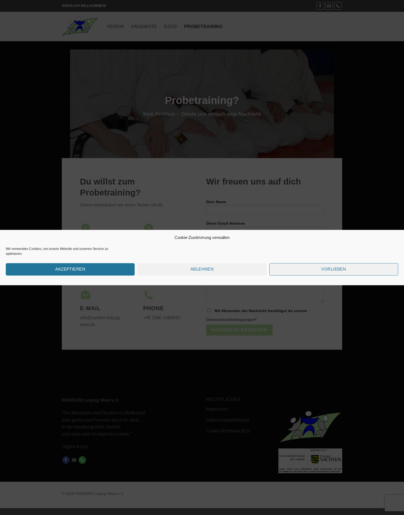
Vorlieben (333, 269)
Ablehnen (202, 269)
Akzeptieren (70, 269)
